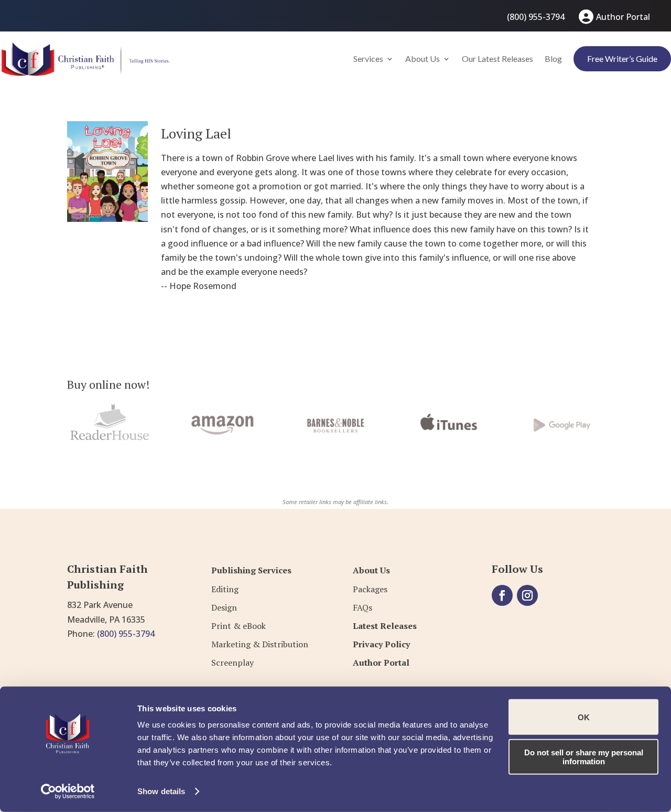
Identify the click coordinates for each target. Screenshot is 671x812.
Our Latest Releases (497, 58)
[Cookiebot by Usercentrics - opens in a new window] (68, 791)
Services (368, 58)
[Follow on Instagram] (527, 595)
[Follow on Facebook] (502, 595)
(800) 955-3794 (536, 17)
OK (584, 716)
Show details (161, 791)
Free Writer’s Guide (622, 58)
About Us (422, 58)
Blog (553, 58)
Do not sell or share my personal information (583, 756)
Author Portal (623, 17)
